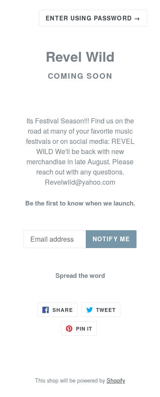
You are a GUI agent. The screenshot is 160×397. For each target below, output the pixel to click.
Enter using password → (93, 18)
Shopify (116, 380)
